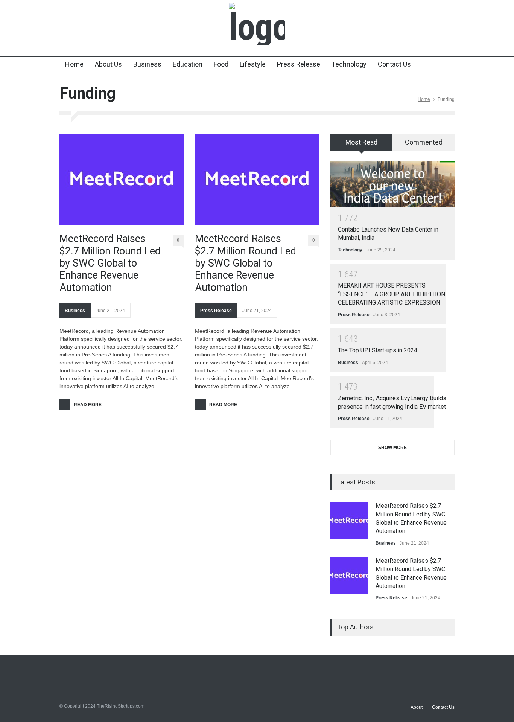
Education (187, 64)
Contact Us (394, 64)
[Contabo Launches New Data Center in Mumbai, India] (392, 184)
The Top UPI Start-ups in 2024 (377, 350)
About (417, 707)
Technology (349, 64)
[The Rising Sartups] (257, 27)
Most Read (361, 142)
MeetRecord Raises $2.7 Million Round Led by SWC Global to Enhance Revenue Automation (110, 263)
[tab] (361, 145)
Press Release (298, 64)
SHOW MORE (392, 447)
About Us (108, 64)
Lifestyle (253, 64)
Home (74, 64)
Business (147, 64)
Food (221, 64)
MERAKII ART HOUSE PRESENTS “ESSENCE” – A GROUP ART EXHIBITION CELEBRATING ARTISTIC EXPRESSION (391, 294)
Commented (424, 142)
